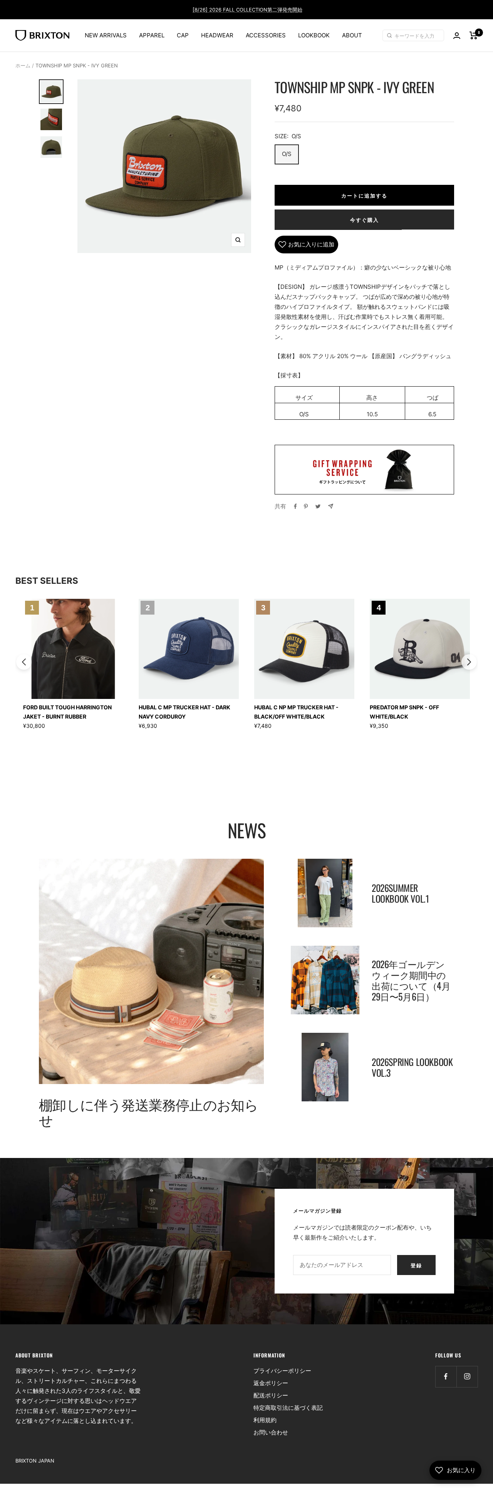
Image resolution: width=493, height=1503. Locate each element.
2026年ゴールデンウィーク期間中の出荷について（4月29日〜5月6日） (411, 980)
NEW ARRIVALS (106, 35)
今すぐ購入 (364, 219)
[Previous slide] (24, 662)
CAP (183, 35)
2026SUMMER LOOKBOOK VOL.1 (400, 893)
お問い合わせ (270, 1432)
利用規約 (265, 1420)
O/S (287, 154)
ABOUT (352, 35)
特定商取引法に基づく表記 (288, 1407)
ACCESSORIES (266, 35)
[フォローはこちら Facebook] (445, 1376)
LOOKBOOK (314, 35)
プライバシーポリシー (282, 1370)
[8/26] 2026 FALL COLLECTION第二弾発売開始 (247, 10)
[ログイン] (456, 35)
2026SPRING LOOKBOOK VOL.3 (412, 1067)
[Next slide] (469, 662)
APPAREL (151, 35)
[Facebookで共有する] (295, 506)
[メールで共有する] (330, 506)
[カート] (474, 35)
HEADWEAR (217, 35)
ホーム (22, 65)
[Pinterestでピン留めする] (306, 506)
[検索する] (390, 35)
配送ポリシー (270, 1395)
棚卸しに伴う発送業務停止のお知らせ (148, 1111)
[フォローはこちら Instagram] (467, 1376)
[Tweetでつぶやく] (318, 506)
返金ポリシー (270, 1383)
